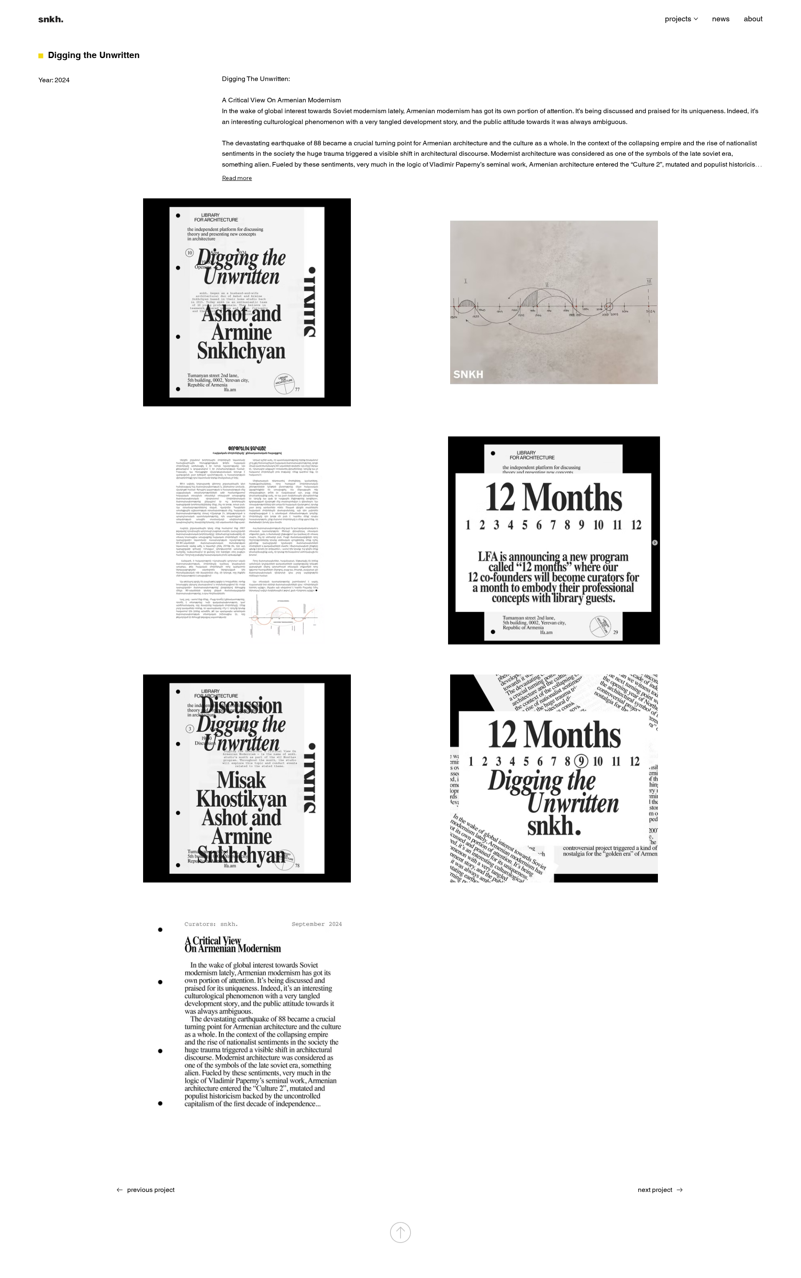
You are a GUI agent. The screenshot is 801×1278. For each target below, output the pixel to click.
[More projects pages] (696, 19)
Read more (237, 178)
